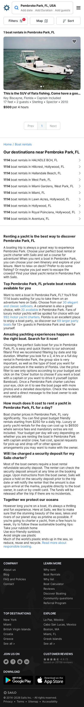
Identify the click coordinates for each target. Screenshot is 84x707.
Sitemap (33, 701)
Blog (6, 574)
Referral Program (55, 603)
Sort (71, 21)
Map (39, 21)
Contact (8, 584)
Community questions (58, 598)
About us (9, 569)
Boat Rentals (52, 574)
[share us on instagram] (19, 661)
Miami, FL (50, 634)
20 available (29, 309)
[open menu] (80, 7)
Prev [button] (31, 126)
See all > (9, 643)
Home (7, 144)
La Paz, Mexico (54, 619)
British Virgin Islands (17, 629)
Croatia (8, 634)
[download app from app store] (50, 680)
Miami (7, 624)
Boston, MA (51, 629)
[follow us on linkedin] (26, 661)
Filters (17, 20)
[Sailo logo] (9, 693)
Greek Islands (53, 638)
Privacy (8, 701)
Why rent (50, 569)
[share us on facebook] (13, 661)
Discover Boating (55, 593)
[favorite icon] (74, 41)
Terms (20, 701)
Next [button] (53, 126)
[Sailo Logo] (6, 8)
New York (10, 619)
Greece (8, 638)
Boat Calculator (54, 584)
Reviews (49, 588)
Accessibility (50, 701)
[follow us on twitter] (6, 661)
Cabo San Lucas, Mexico (60, 624)
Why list (49, 579)
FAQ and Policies (14, 579)
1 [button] (42, 126)
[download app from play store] (18, 680)
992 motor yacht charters (21, 317)
